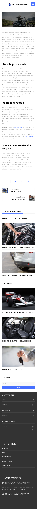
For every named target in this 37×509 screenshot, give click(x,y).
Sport (4, 399)
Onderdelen (6, 410)
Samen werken (7, 465)
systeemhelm (18, 127)
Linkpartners (6, 457)
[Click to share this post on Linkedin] (28, 181)
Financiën (7, 430)
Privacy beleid (7, 461)
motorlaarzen (29, 136)
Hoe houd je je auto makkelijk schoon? (16, 341)
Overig (4, 405)
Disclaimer (5, 448)
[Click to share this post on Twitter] (15, 181)
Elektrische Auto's (8, 421)
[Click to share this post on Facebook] (9, 181)
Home (4, 452)
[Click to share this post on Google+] (21, 181)
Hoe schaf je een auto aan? (12, 370)
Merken (4, 416)
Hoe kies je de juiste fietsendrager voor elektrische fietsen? (16, 483)
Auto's (4, 427)
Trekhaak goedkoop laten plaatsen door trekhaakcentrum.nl (16, 494)
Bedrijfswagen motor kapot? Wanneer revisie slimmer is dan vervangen (17, 488)
